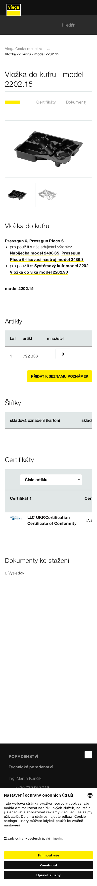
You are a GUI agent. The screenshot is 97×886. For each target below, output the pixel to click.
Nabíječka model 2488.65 (34, 252)
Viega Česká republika (23, 48)
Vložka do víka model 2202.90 (39, 272)
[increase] (76, 356)
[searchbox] (44, 25)
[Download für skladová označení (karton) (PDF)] (64, 420)
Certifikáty (46, 102)
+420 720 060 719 (32, 787)
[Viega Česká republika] (13, 7)
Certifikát (19, 498)
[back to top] (88, 754)
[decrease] (50, 356)
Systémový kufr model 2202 (61, 265)
